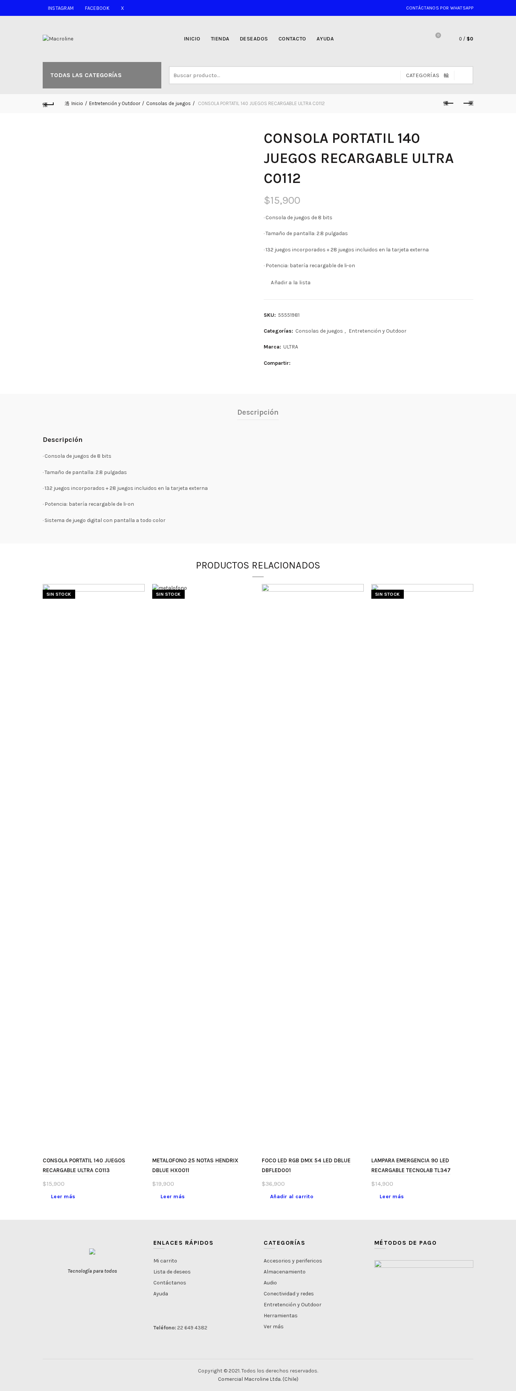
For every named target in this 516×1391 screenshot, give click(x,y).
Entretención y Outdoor (114, 103)
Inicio (192, 39)
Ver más (274, 1326)
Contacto (292, 39)
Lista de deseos (438, 35)
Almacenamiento (285, 1272)
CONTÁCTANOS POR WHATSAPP (439, 8)
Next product (467, 103)
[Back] (48, 103)
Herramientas (281, 1315)
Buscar (463, 75)
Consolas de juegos (168, 103)
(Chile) (290, 1379)
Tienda (220, 39)
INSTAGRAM (61, 8)
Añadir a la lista (291, 282)
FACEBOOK (97, 8)
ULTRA (290, 347)
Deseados (254, 39)
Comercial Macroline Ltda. (249, 1379)
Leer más (63, 1196)
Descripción (258, 412)
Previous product (448, 103)
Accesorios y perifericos (293, 1261)
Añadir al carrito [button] (291, 1196)
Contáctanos (169, 1282)
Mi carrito (165, 1261)
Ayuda (325, 39)
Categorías (423, 75)
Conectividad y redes (289, 1293)
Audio (270, 1282)
